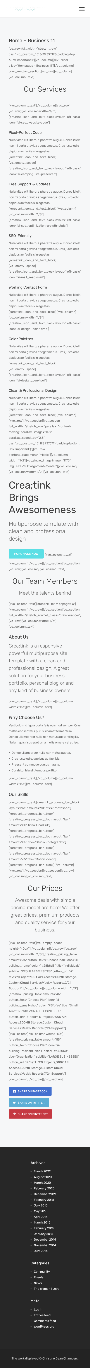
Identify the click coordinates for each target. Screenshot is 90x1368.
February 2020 (44, 1188)
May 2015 (40, 1211)
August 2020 (43, 1177)
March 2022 (42, 1171)
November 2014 (45, 1245)
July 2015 (40, 1205)
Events (38, 1277)
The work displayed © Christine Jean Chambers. (45, 1358)
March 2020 (42, 1183)
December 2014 (45, 1239)
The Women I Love (46, 1289)
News (38, 1283)
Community (42, 1272)
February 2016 (44, 1200)
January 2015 (43, 1234)
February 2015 (44, 1228)
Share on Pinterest (32, 1114)
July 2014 (41, 1251)
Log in (38, 1309)
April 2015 (40, 1217)
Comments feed (45, 1321)
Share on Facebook (32, 1091)
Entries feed (42, 1315)
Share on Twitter (31, 1102)
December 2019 (45, 1194)
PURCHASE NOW (26, 554)
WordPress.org (44, 1326)
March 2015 (42, 1222)
